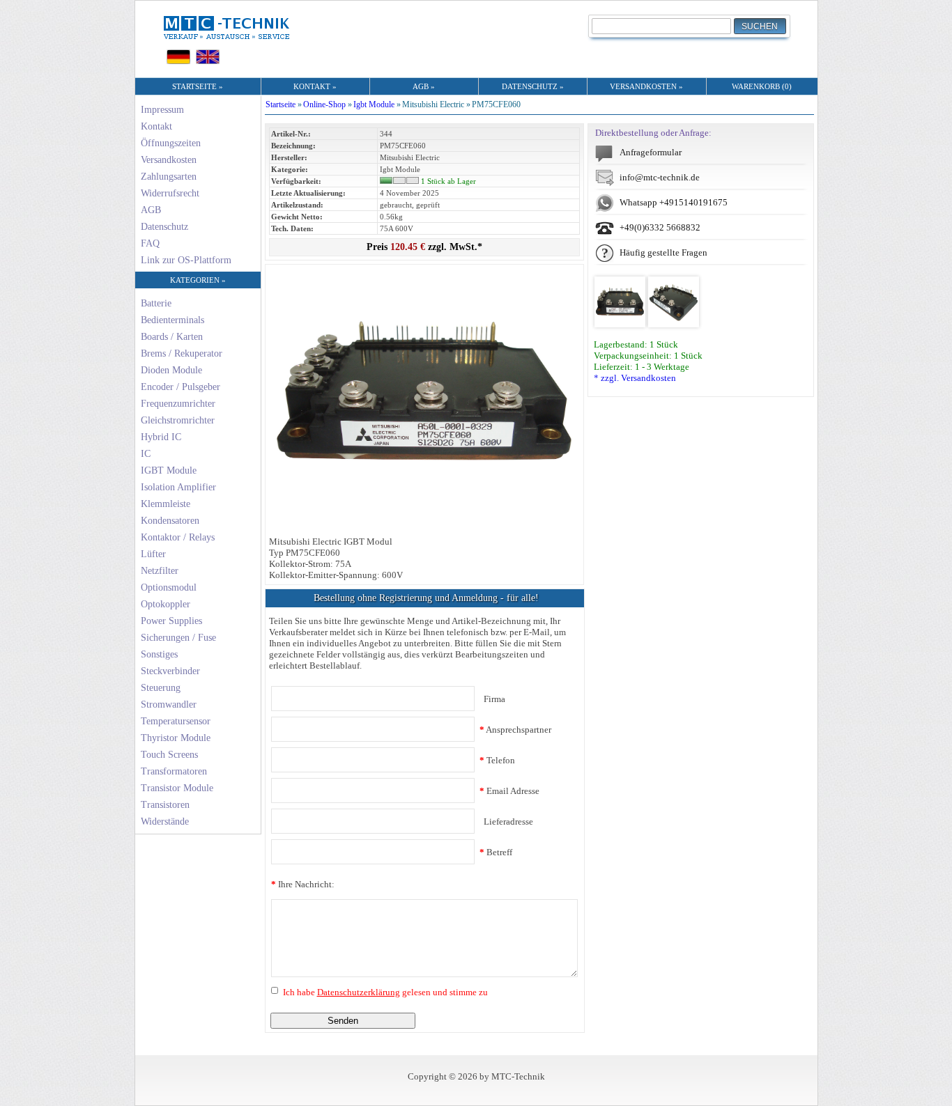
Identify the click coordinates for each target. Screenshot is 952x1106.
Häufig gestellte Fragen (663, 252)
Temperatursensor (175, 721)
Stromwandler (169, 704)
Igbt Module (373, 104)
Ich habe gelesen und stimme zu (384, 992)
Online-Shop (324, 104)
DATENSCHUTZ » (533, 86)
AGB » (424, 86)
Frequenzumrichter (178, 403)
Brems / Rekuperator (181, 353)
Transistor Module (177, 788)
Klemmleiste (165, 504)
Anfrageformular (651, 152)
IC (146, 454)
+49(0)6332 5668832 (660, 227)
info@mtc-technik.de (660, 177)
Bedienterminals (172, 320)
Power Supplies (171, 621)
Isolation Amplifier (178, 487)
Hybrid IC (161, 437)
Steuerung (161, 688)
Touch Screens (169, 754)
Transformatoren (174, 771)
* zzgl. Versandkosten (635, 378)
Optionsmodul (169, 587)
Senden (343, 1020)
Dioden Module (171, 370)
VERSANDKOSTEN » (646, 86)
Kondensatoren (170, 520)
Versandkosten (169, 160)
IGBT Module (169, 470)
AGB (151, 210)
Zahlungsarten (169, 176)
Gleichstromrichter (178, 420)
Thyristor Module (175, 738)
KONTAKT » (315, 86)
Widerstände (165, 821)
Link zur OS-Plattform (186, 260)
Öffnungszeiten (171, 143)
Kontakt (156, 126)
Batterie (156, 303)
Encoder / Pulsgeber (180, 387)
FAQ (150, 243)
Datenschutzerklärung (358, 992)
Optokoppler (165, 604)
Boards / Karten (172, 337)
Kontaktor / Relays (178, 537)
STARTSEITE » (197, 86)
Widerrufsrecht (170, 193)
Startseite (280, 104)
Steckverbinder (170, 671)
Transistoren (165, 805)
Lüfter (153, 554)
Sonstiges (159, 654)
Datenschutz (164, 226)
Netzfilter (159, 571)
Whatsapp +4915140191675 (674, 202)
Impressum (162, 109)
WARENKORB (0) (762, 86)
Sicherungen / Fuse (178, 637)
